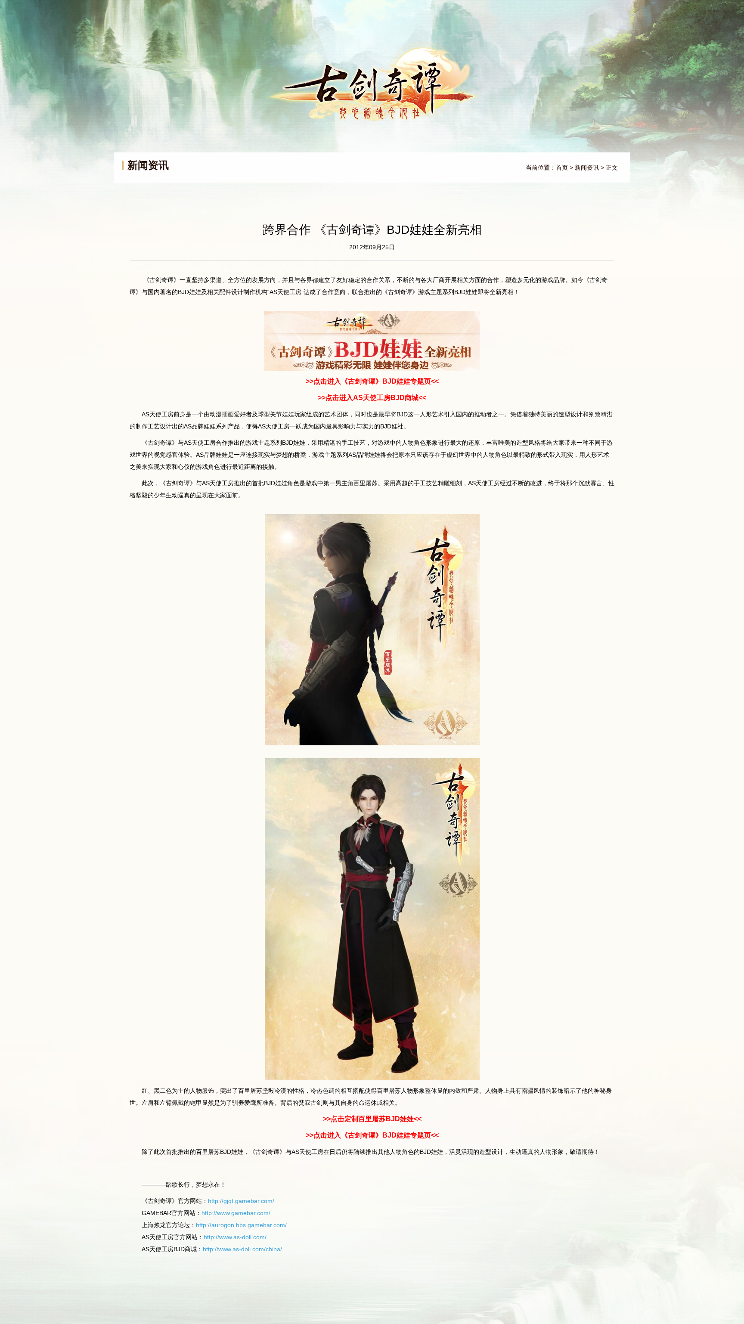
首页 (562, 167)
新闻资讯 (587, 167)
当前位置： (541, 167)
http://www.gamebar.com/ (236, 1212)
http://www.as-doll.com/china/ (242, 1249)
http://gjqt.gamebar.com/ (241, 1200)
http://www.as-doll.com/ (235, 1237)
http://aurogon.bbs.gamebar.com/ (241, 1225)
